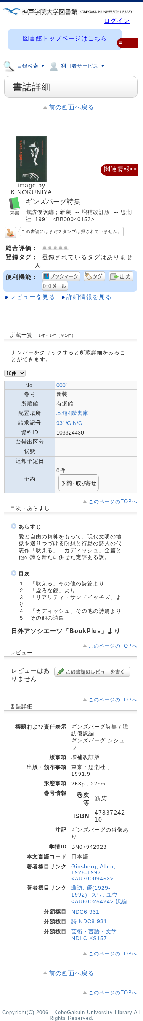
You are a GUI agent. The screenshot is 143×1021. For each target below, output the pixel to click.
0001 (62, 385)
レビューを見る (32, 297)
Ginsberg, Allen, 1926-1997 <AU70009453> (93, 872)
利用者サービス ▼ (82, 66)
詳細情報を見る (89, 297)
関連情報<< (121, 169)
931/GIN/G (69, 423)
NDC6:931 (85, 912)
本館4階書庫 (72, 413)
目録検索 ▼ (30, 66)
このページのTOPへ (112, 501)
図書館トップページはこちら (65, 38)
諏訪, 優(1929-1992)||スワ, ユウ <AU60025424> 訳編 (99, 895)
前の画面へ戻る (71, 107)
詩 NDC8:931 (89, 921)
